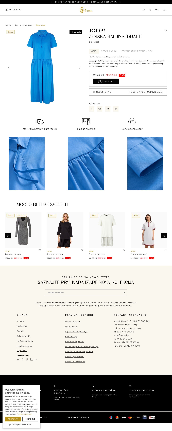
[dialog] (21, 406)
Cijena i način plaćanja (76, 332)
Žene (16, 25)
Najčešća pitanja (25, 341)
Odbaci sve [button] (30, 419)
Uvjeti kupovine (72, 322)
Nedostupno (107, 81)
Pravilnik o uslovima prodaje (79, 352)
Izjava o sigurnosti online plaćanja (81, 347)
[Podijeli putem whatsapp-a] (107, 109)
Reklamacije (71, 337)
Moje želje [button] (22, 351)
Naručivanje (71, 327)
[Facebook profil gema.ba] (22, 359)
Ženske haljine (40, 25)
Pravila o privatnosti (24, 414)
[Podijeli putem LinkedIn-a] (115, 109)
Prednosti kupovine (74, 342)
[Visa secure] (144, 417)
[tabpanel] (128, 62)
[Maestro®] (117, 417)
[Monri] (152, 417)
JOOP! (7, 251)
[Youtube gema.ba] (36, 359)
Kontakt (20, 331)
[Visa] (123, 417)
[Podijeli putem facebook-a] (91, 109)
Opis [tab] (93, 51)
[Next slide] (79, 67)
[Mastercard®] (111, 417)
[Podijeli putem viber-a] (99, 109)
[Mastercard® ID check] (134, 417)
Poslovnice (22, 326)
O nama (20, 321)
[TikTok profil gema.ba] (27, 359)
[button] (52, 2)
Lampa (86, 417)
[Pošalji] (124, 292)
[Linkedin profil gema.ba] (31, 359)
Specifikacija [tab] (108, 51)
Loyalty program (24, 346)
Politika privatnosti (74, 357)
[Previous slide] (9, 67)
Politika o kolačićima (75, 362)
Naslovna (8, 25)
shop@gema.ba (121, 335)
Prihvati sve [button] (13, 419)
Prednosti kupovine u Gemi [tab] (137, 51)
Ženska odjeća (27, 25)
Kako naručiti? (23, 336)
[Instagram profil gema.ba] (18, 359)
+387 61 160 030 (123, 339)
